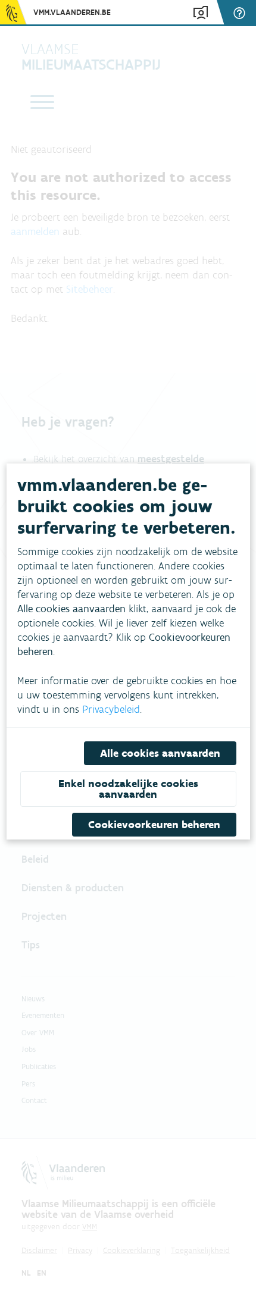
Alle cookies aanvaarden (159, 753)
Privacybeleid (111, 709)
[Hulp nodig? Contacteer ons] (241, 13)
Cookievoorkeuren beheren (154, 824)
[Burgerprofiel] (200, 13)
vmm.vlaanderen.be (72, 12)
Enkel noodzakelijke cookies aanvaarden (128, 789)
